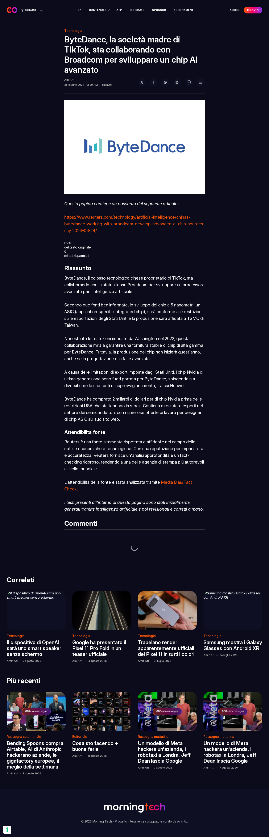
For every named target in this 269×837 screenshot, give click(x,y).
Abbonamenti (184, 10)
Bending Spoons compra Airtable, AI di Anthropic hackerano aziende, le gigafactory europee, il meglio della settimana (35, 755)
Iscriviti (253, 10)
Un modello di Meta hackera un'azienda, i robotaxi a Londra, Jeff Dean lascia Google (164, 752)
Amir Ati (69, 79)
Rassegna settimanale (24, 737)
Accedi (235, 10)
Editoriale (79, 737)
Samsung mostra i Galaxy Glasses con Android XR (232, 645)
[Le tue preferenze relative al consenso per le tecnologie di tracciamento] (7, 830)
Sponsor (159, 10)
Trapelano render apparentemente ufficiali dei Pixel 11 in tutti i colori (166, 648)
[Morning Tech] (12, 10)
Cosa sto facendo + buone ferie (95, 746)
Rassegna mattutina (153, 737)
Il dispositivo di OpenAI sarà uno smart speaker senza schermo (34, 648)
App (119, 10)
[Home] (80, 10)
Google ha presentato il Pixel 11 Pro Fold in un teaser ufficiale (99, 648)
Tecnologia (73, 31)
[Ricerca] (41, 10)
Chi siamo (137, 10)
